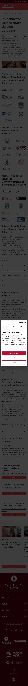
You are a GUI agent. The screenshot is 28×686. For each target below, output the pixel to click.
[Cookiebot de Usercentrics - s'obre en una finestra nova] (19, 323)
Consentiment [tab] (5, 327)
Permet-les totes (14, 353)
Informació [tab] (23, 327)
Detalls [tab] (15, 327)
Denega (14, 362)
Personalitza (13, 357)
